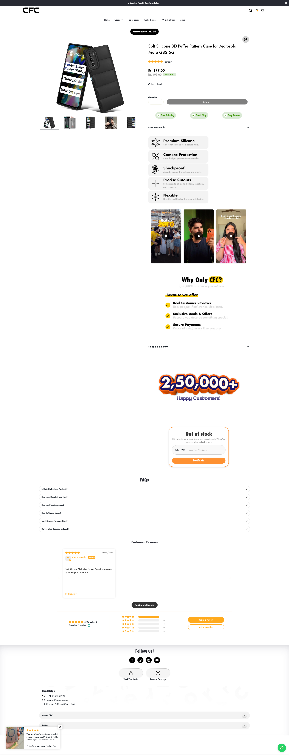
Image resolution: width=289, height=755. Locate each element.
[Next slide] (230, 578)
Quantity (152, 97)
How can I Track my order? (53, 505)
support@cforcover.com (57, 700)
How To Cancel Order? (51, 513)
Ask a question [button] (206, 627)
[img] (72, 552)
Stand (182, 19)
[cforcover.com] (31, 10)
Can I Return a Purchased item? (54, 521)
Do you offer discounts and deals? (55, 529)
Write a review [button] (206, 619)
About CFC (47, 715)
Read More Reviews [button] (144, 604)
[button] (263, 10)
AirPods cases (150, 19)
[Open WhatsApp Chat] (282, 748)
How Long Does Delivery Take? (54, 497)
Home (107, 19)
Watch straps (168, 19)
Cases (117, 19)
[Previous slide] (59, 578)
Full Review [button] (70, 593)
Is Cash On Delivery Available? (54, 489)
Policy (45, 725)
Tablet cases (133, 19)
